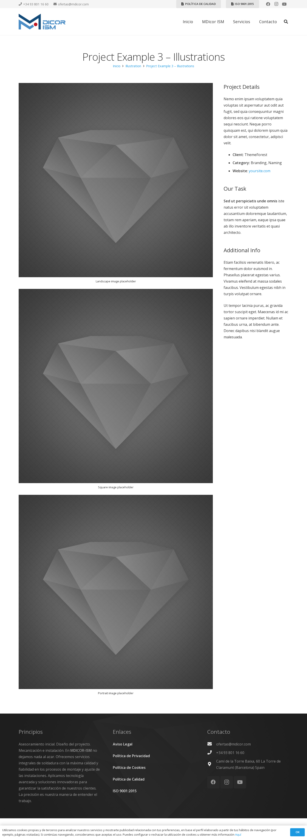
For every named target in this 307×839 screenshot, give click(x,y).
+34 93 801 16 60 (230, 752)
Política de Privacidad (131, 755)
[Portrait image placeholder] (116, 597)
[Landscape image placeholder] (116, 185)
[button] (285, 22)
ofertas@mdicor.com (233, 744)
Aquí (238, 834)
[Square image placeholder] (116, 391)
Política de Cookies (129, 767)
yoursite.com (259, 170)
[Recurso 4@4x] (42, 21)
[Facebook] (268, 4)
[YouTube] (284, 4)
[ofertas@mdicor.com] (211, 744)
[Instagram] (276, 4)
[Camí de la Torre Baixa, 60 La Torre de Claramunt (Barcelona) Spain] (211, 764)
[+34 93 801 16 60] (211, 753)
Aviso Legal (122, 744)
